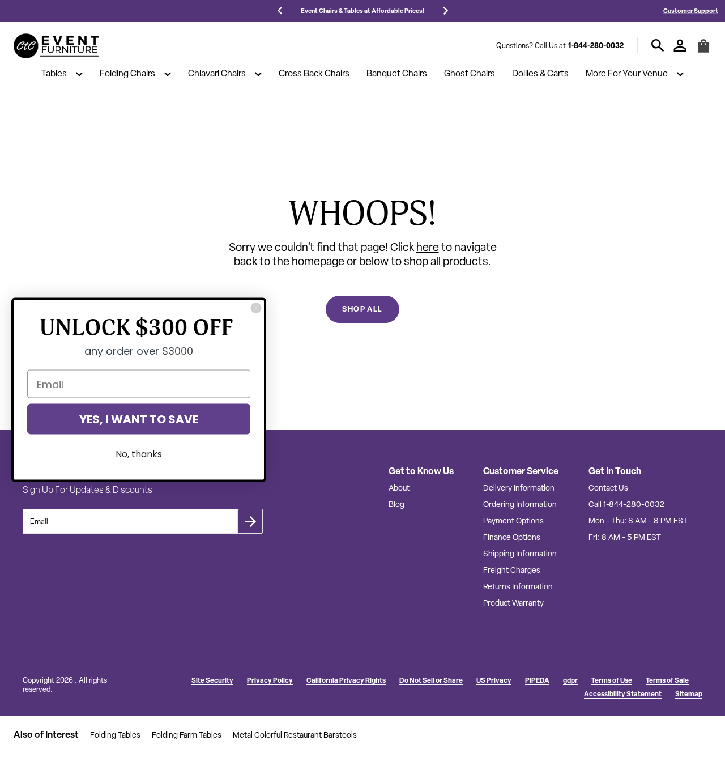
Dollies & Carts (540, 74)
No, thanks (139, 453)
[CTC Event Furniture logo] (56, 45)
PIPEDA (537, 680)
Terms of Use (611, 680)
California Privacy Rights (346, 680)
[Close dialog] (256, 307)
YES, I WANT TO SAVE (138, 419)
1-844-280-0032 (596, 45)
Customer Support (690, 10)
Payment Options (513, 521)
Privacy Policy (270, 680)
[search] (657, 45)
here (427, 247)
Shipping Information (520, 553)
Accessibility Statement (623, 694)
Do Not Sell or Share (431, 680)
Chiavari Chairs (217, 74)
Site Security (212, 680)
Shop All (362, 309)
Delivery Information (519, 488)
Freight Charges (511, 570)
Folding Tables (115, 735)
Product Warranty (513, 603)
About (399, 488)
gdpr (570, 680)
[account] (679, 45)
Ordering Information (520, 504)
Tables (54, 74)
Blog (396, 504)
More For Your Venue (627, 74)
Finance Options (511, 537)
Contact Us (608, 488)
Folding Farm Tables (186, 735)
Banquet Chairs (396, 74)
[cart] (703, 51)
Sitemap (688, 694)
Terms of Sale (667, 680)
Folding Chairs (127, 74)
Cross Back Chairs (314, 74)
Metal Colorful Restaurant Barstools (295, 735)
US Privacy (493, 680)
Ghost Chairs (469, 74)
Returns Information (518, 586)
